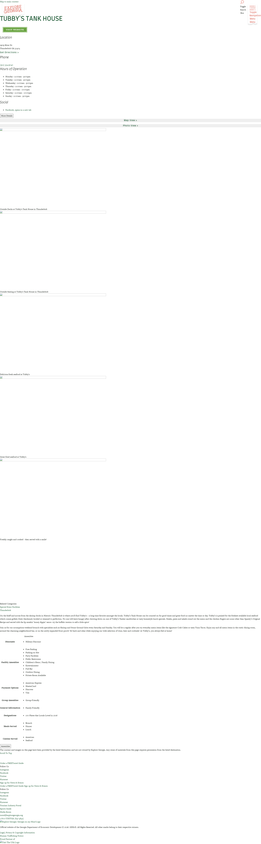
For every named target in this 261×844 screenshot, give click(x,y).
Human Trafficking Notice (11, 835)
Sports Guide (5, 808)
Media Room (5, 812)
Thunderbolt (5, 610)
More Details (6, 115)
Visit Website (15, 29)
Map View (129, 120)
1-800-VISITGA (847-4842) (12, 818)
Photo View (129, 126)
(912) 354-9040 (6, 64)
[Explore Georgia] (13, 9)
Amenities (5, 746)
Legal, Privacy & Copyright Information (17, 832)
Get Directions (8, 52)
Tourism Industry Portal (10, 805)
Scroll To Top (6, 753)
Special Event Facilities (10, 607)
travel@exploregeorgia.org (11, 815)
